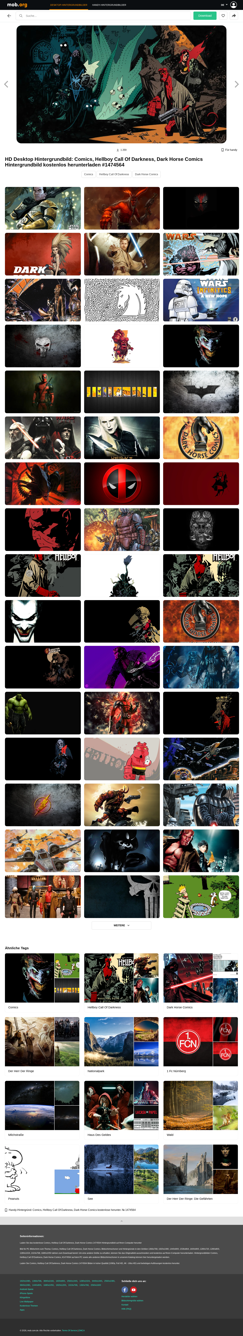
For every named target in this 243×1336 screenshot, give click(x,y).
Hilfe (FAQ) (126, 1309)
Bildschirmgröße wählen (132, 1301)
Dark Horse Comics (146, 174)
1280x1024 (85, 1281)
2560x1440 (72, 1281)
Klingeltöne (25, 1297)
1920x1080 (25, 1281)
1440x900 (36, 1285)
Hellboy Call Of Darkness (114, 174)
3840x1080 (25, 1285)
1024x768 (72, 1285)
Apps (22, 1310)
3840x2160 (48, 1281)
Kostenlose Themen (29, 1306)
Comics (88, 174)
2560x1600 (96, 1285)
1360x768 (84, 1285)
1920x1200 (61, 1285)
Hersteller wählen (129, 1296)
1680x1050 (48, 1285)
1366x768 (36, 1281)
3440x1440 (97, 1281)
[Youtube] (134, 1292)
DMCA (82, 1330)
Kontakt (125, 1305)
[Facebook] (126, 1292)
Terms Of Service (69, 1330)
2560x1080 (109, 1281)
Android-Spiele (26, 1289)
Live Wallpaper (26, 1301)
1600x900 (60, 1281)
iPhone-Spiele (26, 1293)
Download (205, 15)
